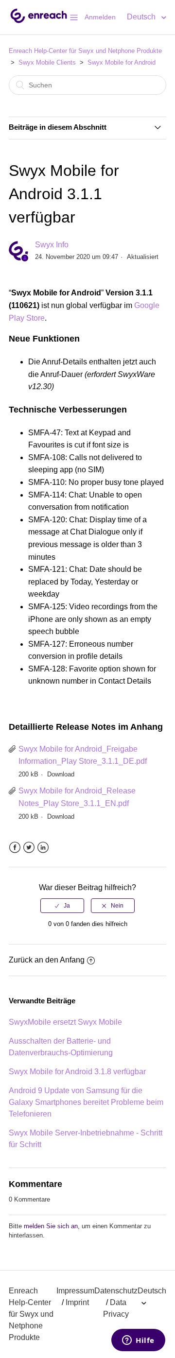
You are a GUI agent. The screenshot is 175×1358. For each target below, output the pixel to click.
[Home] (39, 22)
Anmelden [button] (100, 17)
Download (60, 774)
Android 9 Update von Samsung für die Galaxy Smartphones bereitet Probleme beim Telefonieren (86, 1102)
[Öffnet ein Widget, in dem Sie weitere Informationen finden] (138, 1341)
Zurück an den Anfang (47, 960)
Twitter (29, 848)
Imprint (77, 1302)
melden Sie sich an (51, 1226)
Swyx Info (52, 245)
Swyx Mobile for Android (122, 62)
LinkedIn (43, 848)
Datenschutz (116, 1291)
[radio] (62, 905)
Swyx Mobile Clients (47, 62)
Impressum (75, 1291)
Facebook (15, 848)
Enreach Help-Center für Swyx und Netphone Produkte (85, 50)
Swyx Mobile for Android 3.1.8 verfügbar (77, 1071)
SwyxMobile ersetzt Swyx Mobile (65, 1022)
